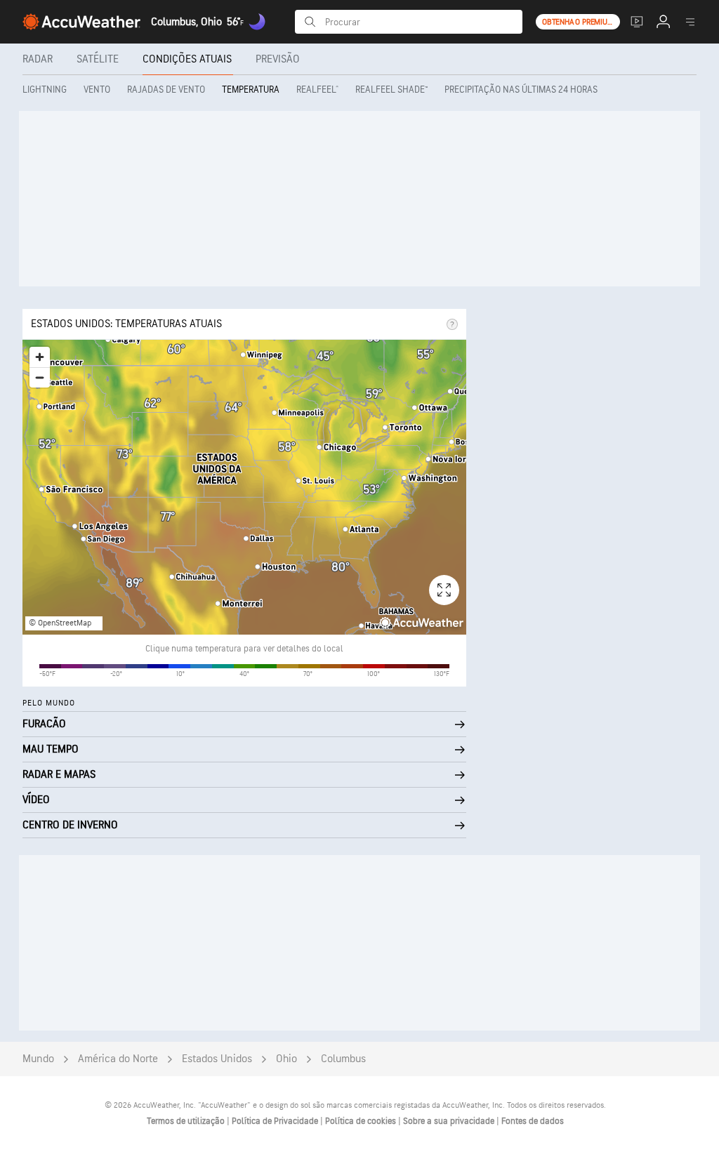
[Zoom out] (39, 377)
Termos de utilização (187, 1121)
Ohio (286, 1059)
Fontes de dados (532, 1121)
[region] (244, 487)
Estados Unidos (217, 1059)
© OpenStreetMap (60, 623)
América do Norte (118, 1059)
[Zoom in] (39, 357)
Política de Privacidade (276, 1121)
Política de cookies (361, 1121)
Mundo (38, 1059)
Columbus (343, 1059)
